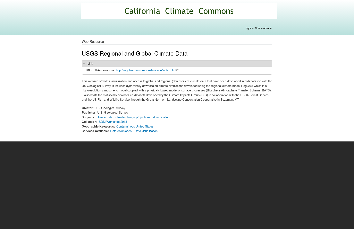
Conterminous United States (134, 126)
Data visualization (146, 131)
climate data (104, 117)
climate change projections (133, 117)
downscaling (161, 117)
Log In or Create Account (258, 28)
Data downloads (121, 131)
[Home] (179, 11)
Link (90, 63)
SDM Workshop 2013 (113, 121)
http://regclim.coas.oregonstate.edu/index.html (147, 70)
